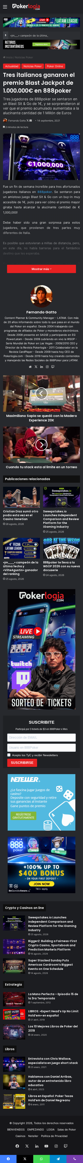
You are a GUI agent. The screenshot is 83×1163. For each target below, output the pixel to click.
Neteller (33, 1136)
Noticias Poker (24, 57)
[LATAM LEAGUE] (41, 44)
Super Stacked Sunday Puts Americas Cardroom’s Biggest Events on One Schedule (50, 964)
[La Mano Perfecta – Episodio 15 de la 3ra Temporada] (14, 999)
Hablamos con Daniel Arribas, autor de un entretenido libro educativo (50, 1081)
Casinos (20, 1136)
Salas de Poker (66, 1129)
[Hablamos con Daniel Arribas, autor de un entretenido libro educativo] (14, 1082)
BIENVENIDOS (16, 1129)
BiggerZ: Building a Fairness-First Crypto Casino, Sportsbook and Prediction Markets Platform (52, 945)
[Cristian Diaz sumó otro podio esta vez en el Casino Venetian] (21, 497)
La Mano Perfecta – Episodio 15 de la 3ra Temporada (53, 996)
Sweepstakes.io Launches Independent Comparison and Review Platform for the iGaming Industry (61, 519)
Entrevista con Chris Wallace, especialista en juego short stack (53, 1061)
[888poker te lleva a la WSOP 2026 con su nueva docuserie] (61, 548)
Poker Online (55, 66)
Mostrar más (41, 269)
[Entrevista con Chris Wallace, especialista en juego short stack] (14, 1064)
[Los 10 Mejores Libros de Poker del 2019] (14, 1031)
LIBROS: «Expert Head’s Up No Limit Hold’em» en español (53, 1013)
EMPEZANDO (35, 1129)
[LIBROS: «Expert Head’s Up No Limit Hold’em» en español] (14, 1014)
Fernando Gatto (17, 120)
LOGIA (51, 1129)
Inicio (9, 57)
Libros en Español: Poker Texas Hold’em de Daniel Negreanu (50, 1098)
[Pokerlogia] (26, 7)
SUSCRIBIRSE (22, 762)
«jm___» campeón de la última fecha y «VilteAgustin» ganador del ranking (20, 568)
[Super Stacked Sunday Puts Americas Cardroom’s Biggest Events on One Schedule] (14, 966)
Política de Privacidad (54, 1136)
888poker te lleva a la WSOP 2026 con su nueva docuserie (61, 566)
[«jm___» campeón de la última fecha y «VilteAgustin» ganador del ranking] (21, 548)
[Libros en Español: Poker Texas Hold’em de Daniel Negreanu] (14, 1101)
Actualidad (11, 66)
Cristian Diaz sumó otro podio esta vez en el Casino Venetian (20, 515)
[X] (35, 366)
